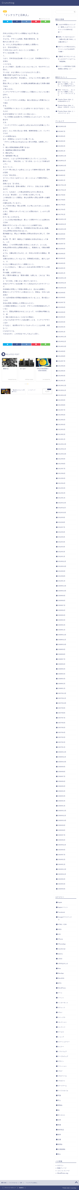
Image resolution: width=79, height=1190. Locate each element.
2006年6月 (61, 781)
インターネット (63, 1002)
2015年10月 (62, 288)
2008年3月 (61, 678)
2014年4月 (61, 375)
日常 (5, 11)
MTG (59, 983)
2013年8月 (61, 405)
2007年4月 (61, 732)
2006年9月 (61, 766)
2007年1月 (61, 747)
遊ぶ (59, 1154)
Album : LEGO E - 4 (65, 107)
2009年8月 (61, 600)
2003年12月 (62, 869)
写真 (59, 1095)
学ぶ (59, 1100)
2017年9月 (61, 195)
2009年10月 (62, 591)
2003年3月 (61, 884)
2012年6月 (61, 473)
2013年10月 (62, 395)
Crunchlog (8, 2)
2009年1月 (61, 630)
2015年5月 (61, 312)
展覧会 (60, 1105)
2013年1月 (61, 439)
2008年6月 (61, 664)
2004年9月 (61, 849)
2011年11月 (62, 507)
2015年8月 (61, 297)
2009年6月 (61, 610)
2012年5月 (61, 478)
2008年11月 (62, 639)
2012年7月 (61, 468)
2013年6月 (61, 415)
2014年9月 (61, 351)
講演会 (60, 1144)
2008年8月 (61, 654)
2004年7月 (61, 854)
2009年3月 (61, 620)
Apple (60, 902)
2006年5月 (61, 786)
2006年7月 (61, 776)
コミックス (61, 1017)
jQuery (60, 954)
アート (60, 993)
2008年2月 (61, 683)
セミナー (61, 1046)
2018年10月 (62, 165)
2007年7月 (61, 718)
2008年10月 (62, 644)
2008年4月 (61, 674)
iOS (59, 934)
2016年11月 (62, 224)
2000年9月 (61, 889)
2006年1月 (61, 806)
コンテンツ (61, 1027)
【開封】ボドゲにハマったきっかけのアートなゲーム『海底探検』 (66, 59)
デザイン (61, 1061)
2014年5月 (61, 371)
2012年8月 (61, 463)
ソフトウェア (62, 1051)
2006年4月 (61, 791)
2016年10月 (62, 229)
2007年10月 (62, 703)
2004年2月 (61, 859)
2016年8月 (61, 239)
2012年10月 (62, 454)
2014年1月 (61, 380)
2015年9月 (61, 292)
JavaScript (61, 949)
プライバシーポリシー (10, 1187)
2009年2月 (61, 625)
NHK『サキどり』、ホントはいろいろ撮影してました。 (66, 83)
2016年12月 (62, 219)
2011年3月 (61, 546)
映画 (59, 1125)
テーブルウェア (63, 1056)
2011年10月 (62, 512)
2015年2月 (61, 327)
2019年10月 (62, 126)
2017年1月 (61, 214)
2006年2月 (61, 801)
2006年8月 (61, 771)
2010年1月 (61, 581)
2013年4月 (61, 424)
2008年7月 (61, 659)
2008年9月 (61, 649)
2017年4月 (61, 209)
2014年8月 (61, 356)
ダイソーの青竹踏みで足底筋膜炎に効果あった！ (66, 68)
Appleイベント (63, 907)
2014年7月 (61, 361)
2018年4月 (61, 170)
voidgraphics (67, 85)
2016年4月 (61, 258)
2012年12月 (62, 444)
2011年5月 (61, 537)
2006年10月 (62, 761)
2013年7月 (61, 410)
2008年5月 (61, 669)
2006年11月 (62, 757)
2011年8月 (61, 522)
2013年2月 (61, 434)
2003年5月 (61, 879)
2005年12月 (62, 810)
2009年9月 (61, 595)
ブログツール (62, 1076)
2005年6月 (61, 840)
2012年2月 (61, 493)
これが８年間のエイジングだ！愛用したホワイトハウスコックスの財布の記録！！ (66, 28)
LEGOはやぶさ (63, 963)
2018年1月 (61, 180)
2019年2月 (61, 146)
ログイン (60, 1165)
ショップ (61, 1037)
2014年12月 (62, 336)
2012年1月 (61, 498)
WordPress (62, 988)
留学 (59, 1134)
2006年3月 (61, 796)
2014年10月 (62, 346)
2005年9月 (61, 825)
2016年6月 (61, 248)
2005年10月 (62, 820)
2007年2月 (61, 742)
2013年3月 (61, 429)
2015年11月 (62, 283)
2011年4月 (61, 542)
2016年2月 (61, 268)
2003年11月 (62, 874)
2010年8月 (61, 576)
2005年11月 (62, 815)
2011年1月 (61, 556)
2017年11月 (62, 190)
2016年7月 (61, 243)
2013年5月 (61, 419)
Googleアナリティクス (65, 918)
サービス (61, 1032)
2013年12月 (62, 385)
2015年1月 (61, 331)
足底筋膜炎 (61, 1149)
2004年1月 (61, 864)
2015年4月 (61, 317)
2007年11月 (62, 698)
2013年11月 (62, 390)
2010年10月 (62, 566)
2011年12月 (62, 503)
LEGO (60, 958)
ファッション (62, 1066)
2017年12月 (62, 185)
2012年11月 (62, 449)
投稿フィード (62, 1168)
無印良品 (61, 1129)
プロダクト (61, 1081)
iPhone (60, 939)
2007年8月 (61, 713)
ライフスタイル (63, 1090)
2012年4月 (61, 483)
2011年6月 (61, 532)
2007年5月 (61, 727)
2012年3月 (61, 488)
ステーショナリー (64, 1042)
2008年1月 (61, 688)
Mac (59, 968)
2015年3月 (61, 322)
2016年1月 (61, 273)
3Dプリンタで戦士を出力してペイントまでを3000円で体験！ (67, 49)
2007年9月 (61, 708)
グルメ (60, 1012)
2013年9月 (61, 400)
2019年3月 (61, 141)
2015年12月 (62, 278)
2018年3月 (61, 175)
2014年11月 (62, 341)
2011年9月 (61, 517)
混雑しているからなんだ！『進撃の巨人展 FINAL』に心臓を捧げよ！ (67, 39)
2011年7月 (61, 527)
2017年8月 (61, 200)
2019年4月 (61, 136)
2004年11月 (62, 845)
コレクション (62, 1022)
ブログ (60, 1071)
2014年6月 (61, 366)
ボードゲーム (62, 1085)
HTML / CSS (62, 924)
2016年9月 (61, 234)
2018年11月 (62, 160)
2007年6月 (61, 722)
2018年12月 (62, 156)
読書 (59, 1139)
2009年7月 (61, 605)
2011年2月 (61, 551)
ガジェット (61, 1007)
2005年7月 (61, 835)
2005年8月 (61, 830)
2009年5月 (61, 615)
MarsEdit (61, 978)
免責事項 (21, 1187)
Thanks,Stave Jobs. (65, 99)
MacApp (61, 973)
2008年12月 (62, 634)
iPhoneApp (62, 944)
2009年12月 (62, 586)
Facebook (61, 912)
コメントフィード (63, 1170)
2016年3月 (61, 263)
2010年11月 (62, 561)
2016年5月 (61, 253)
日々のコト (61, 1115)
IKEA (59, 929)
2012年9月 (61, 459)
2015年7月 (61, 302)
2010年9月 (61, 571)
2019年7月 (61, 131)
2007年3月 (61, 737)
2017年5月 (61, 204)
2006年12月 (62, 752)
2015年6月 (61, 307)
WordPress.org (62, 1173)
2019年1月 (61, 151)
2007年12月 (62, 693)
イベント (61, 997)
